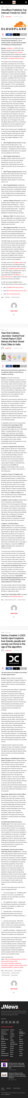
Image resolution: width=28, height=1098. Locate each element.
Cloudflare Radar (17, 262)
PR (20, 1037)
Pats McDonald (5, 975)
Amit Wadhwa (17, 970)
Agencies (3, 1032)
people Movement (22, 1032)
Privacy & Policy (16, 1088)
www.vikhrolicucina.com (16, 596)
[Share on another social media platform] (23, 34)
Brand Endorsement (4, 1038)
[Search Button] (26, 2)
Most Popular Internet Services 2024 (17, 290)
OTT (20, 1030)
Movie (11, 1050)
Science (21, 1043)
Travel (21, 1053)
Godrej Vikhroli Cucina (10, 599)
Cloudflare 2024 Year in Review (15, 287)
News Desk (8, 16)
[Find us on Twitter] (6, 1022)
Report (21, 1039)
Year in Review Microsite (13, 294)
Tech (20, 1051)
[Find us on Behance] (13, 1022)
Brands (6, 330)
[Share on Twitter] (16, 34)
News (11, 1054)
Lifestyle (12, 1042)
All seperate (4, 1034)
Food (11, 1032)
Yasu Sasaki (14, 975)
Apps (2, 1036)
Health (12, 1040)
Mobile (12, 1046)
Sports (21, 1045)
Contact (3, 1089)
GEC (11, 1038)
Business (3, 1043)
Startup (21, 1049)
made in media (15, 297)
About (2, 1088)
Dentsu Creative (6, 973)
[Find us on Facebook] (2, 1022)
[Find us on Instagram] (10, 1022)
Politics (21, 1035)
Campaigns (4, 1047)
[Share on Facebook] (9, 34)
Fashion (12, 1030)
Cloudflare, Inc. (10, 48)
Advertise (8, 1088)
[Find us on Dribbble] (17, 1022)
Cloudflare (7, 297)
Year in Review (19, 52)
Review (21, 1041)
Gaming (12, 1036)
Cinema (3, 1049)
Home (2, 7)
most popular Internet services (15, 58)
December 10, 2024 (18, 16)
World (20, 1055)
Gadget (12, 1034)
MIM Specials (8, 7)
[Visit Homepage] (14, 2)
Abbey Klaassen (9, 970)
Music (11, 1052)
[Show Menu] (2, 2)
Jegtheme (7, 1094)
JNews (6, 1092)
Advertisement (5, 1030)
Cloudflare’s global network (15, 268)
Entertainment (4, 1053)
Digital (3, 1051)
